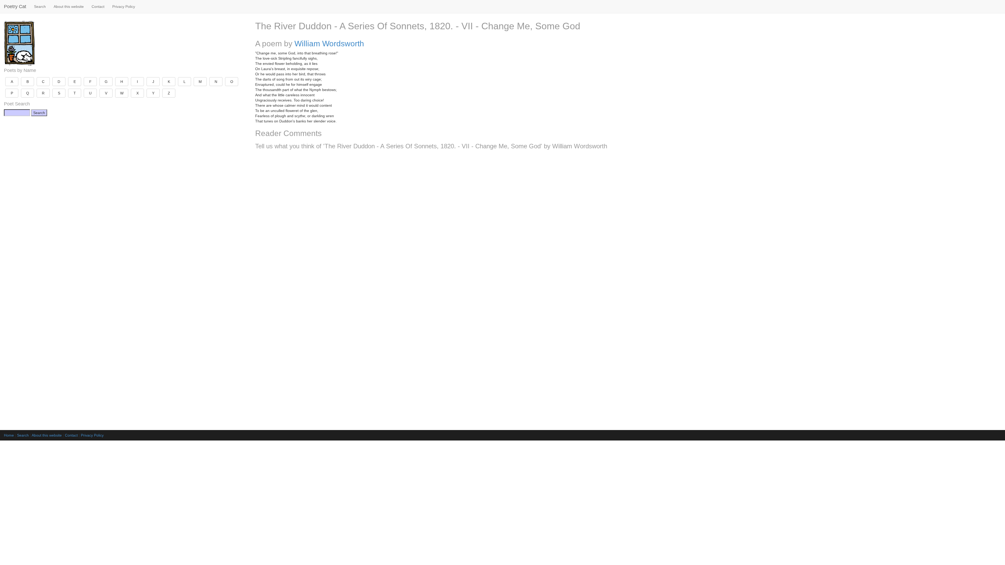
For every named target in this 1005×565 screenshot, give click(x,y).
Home (9, 435)
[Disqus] (628, 222)
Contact (98, 6)
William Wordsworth (329, 43)
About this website (69, 6)
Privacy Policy (123, 6)
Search (40, 6)
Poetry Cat (15, 6)
